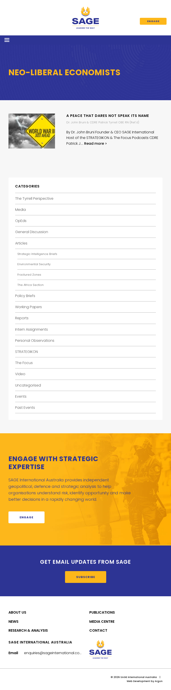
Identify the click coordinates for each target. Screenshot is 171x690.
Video (20, 374)
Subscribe (85, 577)
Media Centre (101, 621)
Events (20, 396)
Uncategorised (28, 385)
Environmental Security (34, 264)
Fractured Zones (29, 275)
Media (20, 209)
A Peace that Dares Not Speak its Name (107, 115)
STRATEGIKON (26, 351)
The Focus (24, 362)
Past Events (25, 407)
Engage (153, 21)
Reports (21, 318)
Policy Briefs (25, 295)
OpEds (20, 220)
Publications (102, 612)
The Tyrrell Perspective (34, 198)
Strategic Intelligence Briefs (37, 254)
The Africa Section (30, 285)
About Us (17, 612)
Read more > (95, 143)
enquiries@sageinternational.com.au (56, 652)
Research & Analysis (28, 630)
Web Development (138, 681)
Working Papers (28, 306)
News (13, 621)
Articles (21, 243)
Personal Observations (34, 340)
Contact (98, 630)
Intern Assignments (31, 329)
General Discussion (31, 231)
